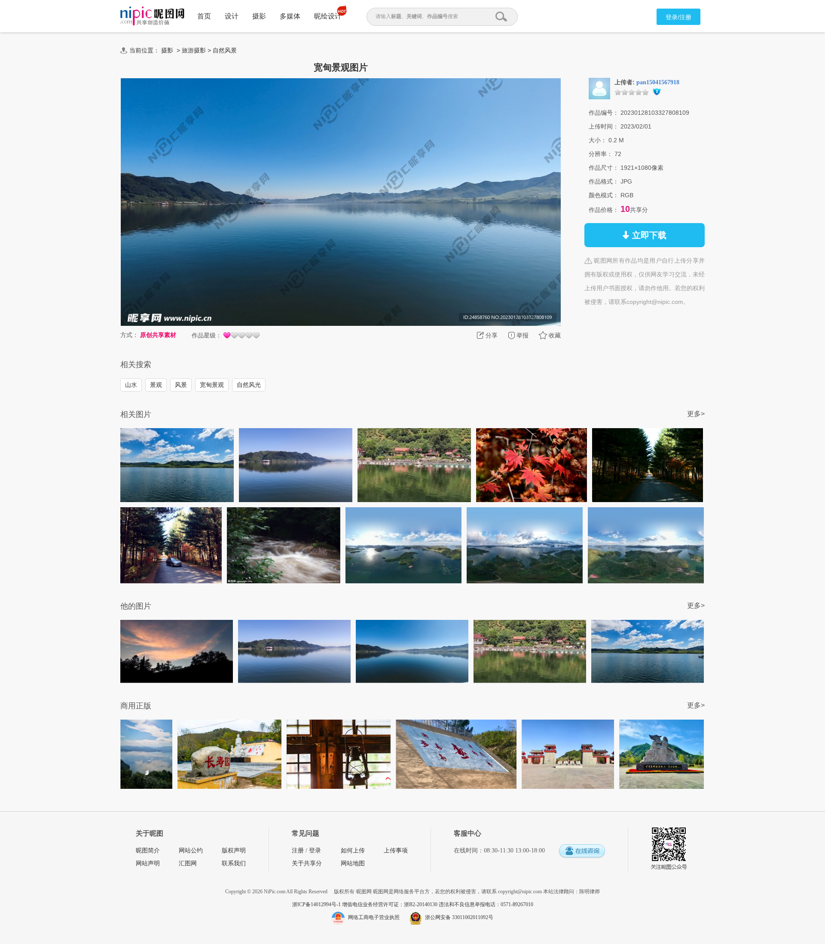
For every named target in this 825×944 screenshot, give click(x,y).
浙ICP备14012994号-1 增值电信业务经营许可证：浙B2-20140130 (365, 904)
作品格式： (604, 181)
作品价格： (604, 209)
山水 (131, 384)
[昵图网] (152, 16)
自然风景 (225, 50)
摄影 (259, 16)
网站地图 (353, 863)
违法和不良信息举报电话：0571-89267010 (486, 904)
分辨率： (601, 153)
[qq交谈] (582, 851)
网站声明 (148, 863)
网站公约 (191, 850)
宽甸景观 (212, 384)
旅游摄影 (194, 50)
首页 (204, 16)
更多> (696, 413)
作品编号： (604, 112)
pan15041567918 (657, 82)
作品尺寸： (604, 167)
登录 (315, 850)
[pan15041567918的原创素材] (599, 88)
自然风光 (249, 384)
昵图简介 (148, 850)
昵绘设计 (328, 16)
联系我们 (234, 863)
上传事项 (396, 850)
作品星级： (207, 335)
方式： (129, 334)
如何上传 (353, 850)
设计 (231, 16)
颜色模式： (604, 195)
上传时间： (604, 126)
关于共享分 (307, 863)
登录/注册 (678, 17)
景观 (156, 384)
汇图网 (188, 863)
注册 (298, 850)
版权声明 (234, 850)
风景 (181, 384)
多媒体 (290, 16)
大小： (598, 140)
